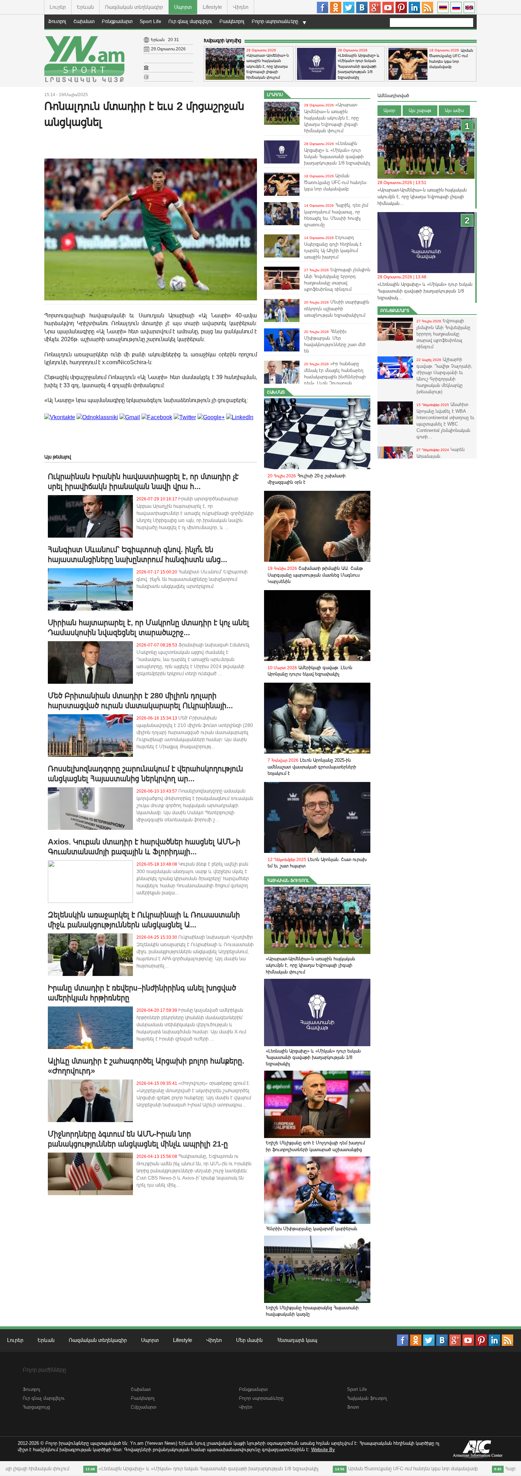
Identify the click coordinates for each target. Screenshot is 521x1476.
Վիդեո (240, 7)
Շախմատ (84, 21)
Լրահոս (275, 94)
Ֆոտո (353, 1407)
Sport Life (150, 21)
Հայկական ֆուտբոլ (288, 880)
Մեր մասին (249, 1340)
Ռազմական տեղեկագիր (134, 7)
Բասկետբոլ (232, 21)
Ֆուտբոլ (57, 21)
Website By (323, 1449)
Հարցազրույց (36, 1407)
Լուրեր (58, 7)
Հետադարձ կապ (297, 1340)
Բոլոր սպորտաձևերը (275, 21)
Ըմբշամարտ (143, 1407)
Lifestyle (212, 7)
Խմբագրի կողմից (222, 40)
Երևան (85, 7)
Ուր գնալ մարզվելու (190, 21)
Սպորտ (183, 7)
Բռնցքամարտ (117, 21)
